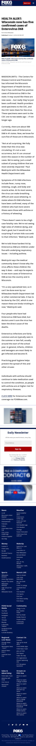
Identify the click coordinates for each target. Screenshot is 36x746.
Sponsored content (5, 685)
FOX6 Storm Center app (20, 518)
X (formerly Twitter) (5, 625)
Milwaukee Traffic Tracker (22, 566)
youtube (23, 724)
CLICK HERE (7, 396)
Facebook (5, 613)
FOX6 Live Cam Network (21, 522)
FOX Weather (21, 527)
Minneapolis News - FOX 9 (7, 647)
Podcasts (4, 524)
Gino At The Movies (20, 562)
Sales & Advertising (6, 672)
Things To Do (21, 608)
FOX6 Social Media (6, 607)
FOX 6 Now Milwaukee (7, 32)
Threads (4, 620)
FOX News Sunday (22, 599)
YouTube (4, 611)
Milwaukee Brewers (5, 576)
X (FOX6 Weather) (7, 632)
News (4, 510)
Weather (20, 510)
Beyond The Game (7, 581)
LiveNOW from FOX (21, 588)
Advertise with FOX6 (6, 679)
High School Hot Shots (7, 588)
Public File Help (21, 656)
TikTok (4, 618)
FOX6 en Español (7, 536)
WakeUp (20, 543)
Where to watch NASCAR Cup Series (21, 689)
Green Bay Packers (7, 579)
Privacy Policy (20, 458)
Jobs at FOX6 (21, 651)
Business (4, 555)
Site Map (4, 539)
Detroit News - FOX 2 (6, 651)
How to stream (21, 575)
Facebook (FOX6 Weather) (7, 629)
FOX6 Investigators (7, 519)
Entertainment (6, 521)
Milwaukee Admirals (5, 584)
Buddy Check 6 (21, 617)
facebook (8, 724)
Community (21, 606)
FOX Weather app (22, 525)
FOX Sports (20, 594)
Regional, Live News (6, 638)
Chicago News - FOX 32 (6, 643)
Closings (19, 529)
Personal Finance (7, 553)
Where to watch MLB (21, 684)
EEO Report (20, 653)
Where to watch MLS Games (21, 714)
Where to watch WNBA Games (21, 710)
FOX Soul (19, 596)
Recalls (4, 551)
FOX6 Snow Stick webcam (22, 535)
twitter (12, 724)
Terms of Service (19, 460)
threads (19, 724)
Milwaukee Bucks (7, 592)
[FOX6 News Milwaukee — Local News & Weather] (7, 3)
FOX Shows (20, 601)
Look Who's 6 (21, 550)
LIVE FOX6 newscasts (20, 578)
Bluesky (4, 622)
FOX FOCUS (5, 682)
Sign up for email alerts (22, 643)
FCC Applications (22, 658)
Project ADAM (21, 619)
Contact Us (21, 637)
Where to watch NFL (21, 676)
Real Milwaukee (21, 553)
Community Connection (20, 622)
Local (3, 513)
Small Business (6, 558)
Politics (4, 526)
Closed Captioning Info (22, 661)
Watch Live (27, 3)
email (27, 724)
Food (18, 559)
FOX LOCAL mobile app (5, 533)
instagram (16, 724)
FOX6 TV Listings (22, 585)
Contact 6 (5, 546)
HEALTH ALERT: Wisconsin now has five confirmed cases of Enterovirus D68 (17, 59)
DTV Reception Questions (21, 665)
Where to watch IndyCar (21, 694)
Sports (4, 572)
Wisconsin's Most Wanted (7, 516)
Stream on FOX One (21, 672)
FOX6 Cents (5, 549)
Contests (19, 640)
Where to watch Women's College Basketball (22, 705)
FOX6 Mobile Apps (22, 646)
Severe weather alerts (21, 514)
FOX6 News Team (22, 649)
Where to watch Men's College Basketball (21, 699)
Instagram (5, 615)
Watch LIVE (21, 572)
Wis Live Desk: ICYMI (21, 582)
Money (4, 543)
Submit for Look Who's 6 (22, 547)
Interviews (20, 557)
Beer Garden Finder (20, 611)
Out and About (21, 555)
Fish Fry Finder (21, 615)
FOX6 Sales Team (7, 676)
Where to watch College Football (22, 680)
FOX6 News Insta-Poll (7, 529)
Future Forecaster (22, 532)
